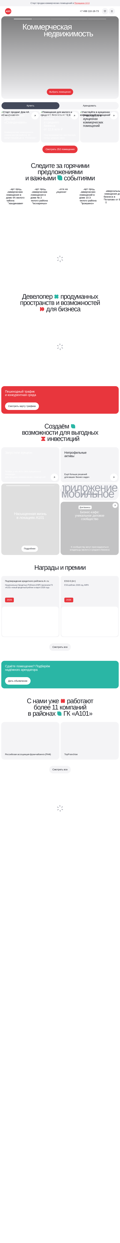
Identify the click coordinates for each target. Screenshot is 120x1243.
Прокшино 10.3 (82, 3)
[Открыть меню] (112, 11)
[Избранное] (105, 11)
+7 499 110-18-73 (89, 11)
